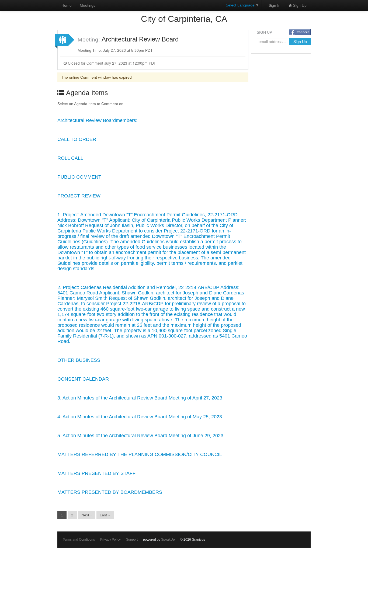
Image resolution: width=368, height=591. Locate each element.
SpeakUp (168, 539)
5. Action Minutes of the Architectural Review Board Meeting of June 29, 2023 (140, 435)
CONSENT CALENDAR (83, 379)
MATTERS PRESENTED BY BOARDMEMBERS (109, 492)
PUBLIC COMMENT (79, 177)
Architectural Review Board (140, 39)
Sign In (274, 5)
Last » (105, 515)
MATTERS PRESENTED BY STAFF (96, 473)
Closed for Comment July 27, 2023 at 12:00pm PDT (111, 63)
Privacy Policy (110, 539)
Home (66, 5)
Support (132, 539)
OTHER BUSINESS (78, 360)
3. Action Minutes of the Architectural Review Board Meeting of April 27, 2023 (139, 398)
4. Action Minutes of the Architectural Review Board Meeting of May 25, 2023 (139, 416)
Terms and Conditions (79, 539)
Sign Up (299, 5)
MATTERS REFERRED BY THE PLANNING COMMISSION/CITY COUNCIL (139, 454)
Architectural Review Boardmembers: (97, 120)
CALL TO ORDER (76, 139)
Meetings (87, 5)
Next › (86, 515)
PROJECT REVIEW (78, 196)
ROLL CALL (70, 158)
